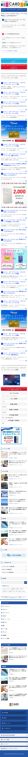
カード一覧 (15, 591)
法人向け (12, 589)
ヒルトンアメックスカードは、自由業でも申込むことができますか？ (15, 344)
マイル (17, 589)
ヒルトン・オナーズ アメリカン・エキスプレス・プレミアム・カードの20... (15, 112)
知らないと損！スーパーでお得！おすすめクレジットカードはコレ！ (18, 475)
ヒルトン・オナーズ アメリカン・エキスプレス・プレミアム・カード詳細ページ (14, 61)
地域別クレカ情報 (15, 588)
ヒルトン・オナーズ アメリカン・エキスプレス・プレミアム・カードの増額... (15, 272)
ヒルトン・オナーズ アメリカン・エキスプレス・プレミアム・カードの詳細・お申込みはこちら (14, 389)
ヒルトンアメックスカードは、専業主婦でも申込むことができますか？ (15, 292)
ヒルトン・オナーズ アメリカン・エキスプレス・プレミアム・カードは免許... (15, 93)
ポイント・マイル (6, 619)
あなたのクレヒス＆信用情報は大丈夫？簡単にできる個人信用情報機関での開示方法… (18, 509)
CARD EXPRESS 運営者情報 (8, 735)
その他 (23, 591)
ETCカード (17, 503)
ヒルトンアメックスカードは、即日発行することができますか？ (15, 240)
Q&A (19, 591)
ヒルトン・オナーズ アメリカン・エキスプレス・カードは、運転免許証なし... (15, 354)
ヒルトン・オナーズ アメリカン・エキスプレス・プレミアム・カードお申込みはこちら (14, 67)
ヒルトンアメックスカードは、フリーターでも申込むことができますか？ (15, 211)
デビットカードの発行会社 (7, 572)
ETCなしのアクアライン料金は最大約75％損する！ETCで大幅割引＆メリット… (18, 500)
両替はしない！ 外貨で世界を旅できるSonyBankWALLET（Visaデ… (18, 492)
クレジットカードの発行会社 (8, 566)
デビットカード (6, 589)
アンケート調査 (5, 638)
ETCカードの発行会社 (7, 569)
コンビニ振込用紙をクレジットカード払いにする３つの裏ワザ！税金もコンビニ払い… (18, 454)
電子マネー (6, 591)
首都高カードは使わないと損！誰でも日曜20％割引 (18, 484)
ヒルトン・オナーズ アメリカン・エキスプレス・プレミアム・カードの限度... (15, 145)
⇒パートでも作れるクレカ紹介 (9, 50)
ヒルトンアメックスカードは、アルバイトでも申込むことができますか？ (15, 174)
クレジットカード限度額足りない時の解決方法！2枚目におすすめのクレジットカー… (18, 540)
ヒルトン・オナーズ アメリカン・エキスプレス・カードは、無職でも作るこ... (15, 154)
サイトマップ (5, 744)
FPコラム (4, 632)
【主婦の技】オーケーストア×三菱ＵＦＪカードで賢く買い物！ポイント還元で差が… (18, 524)
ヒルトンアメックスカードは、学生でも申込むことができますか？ (15, 230)
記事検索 (4, 635)
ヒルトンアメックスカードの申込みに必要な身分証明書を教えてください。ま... (15, 164)
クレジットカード (19, 464)
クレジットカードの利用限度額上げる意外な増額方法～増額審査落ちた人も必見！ (18, 695)
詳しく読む (23, 90)
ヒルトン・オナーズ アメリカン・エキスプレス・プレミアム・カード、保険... (15, 83)
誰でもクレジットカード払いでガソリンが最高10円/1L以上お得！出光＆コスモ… (18, 461)
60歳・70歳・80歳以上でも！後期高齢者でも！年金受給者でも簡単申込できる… (17, 531)
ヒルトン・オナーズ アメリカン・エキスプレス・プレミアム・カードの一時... (15, 301)
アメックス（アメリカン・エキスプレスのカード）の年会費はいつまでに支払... (15, 220)
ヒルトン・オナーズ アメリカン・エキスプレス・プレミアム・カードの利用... (15, 102)
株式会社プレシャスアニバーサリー (10, 748)
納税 (16, 457)
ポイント (22, 589)
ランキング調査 (5, 739)
